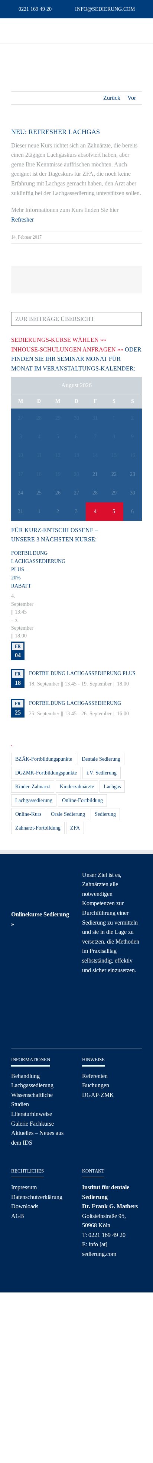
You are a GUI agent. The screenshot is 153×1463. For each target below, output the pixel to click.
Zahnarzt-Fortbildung (38, 828)
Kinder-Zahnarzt (32, 786)
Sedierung (105, 814)
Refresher (22, 219)
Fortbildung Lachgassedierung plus (82, 673)
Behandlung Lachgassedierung (32, 1081)
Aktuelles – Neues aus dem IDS (37, 1138)
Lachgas (112, 786)
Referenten (95, 1076)
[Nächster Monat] (131, 386)
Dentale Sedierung (101, 759)
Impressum (24, 1187)
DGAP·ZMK (98, 1095)
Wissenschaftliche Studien (32, 1100)
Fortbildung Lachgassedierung (75, 703)
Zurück (111, 98)
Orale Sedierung (68, 814)
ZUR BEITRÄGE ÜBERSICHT (54, 319)
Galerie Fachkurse (32, 1123)
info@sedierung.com (105, 9)
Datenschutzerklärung (36, 1197)
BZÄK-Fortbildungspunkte (43, 759)
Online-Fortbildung (82, 800)
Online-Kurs (28, 814)
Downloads (24, 1206)
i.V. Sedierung (102, 773)
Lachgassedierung (33, 800)
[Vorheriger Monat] (21, 386)
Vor (131, 98)
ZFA (75, 828)
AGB (17, 1216)
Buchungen (95, 1085)
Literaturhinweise (31, 1114)
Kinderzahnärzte (77, 786)
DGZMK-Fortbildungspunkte (46, 773)
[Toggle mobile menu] (14, 30)
